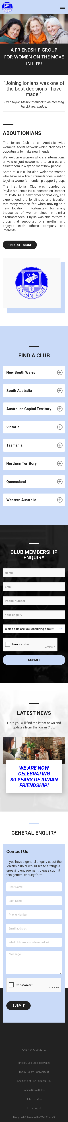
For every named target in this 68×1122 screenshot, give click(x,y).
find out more (20, 245)
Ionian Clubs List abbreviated (34, 1062)
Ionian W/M (34, 1108)
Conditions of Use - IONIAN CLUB (34, 1081)
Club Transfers (34, 1099)
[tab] (34, 372)
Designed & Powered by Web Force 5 (34, 1117)
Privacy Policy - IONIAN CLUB (34, 1071)
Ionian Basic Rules (34, 1090)
